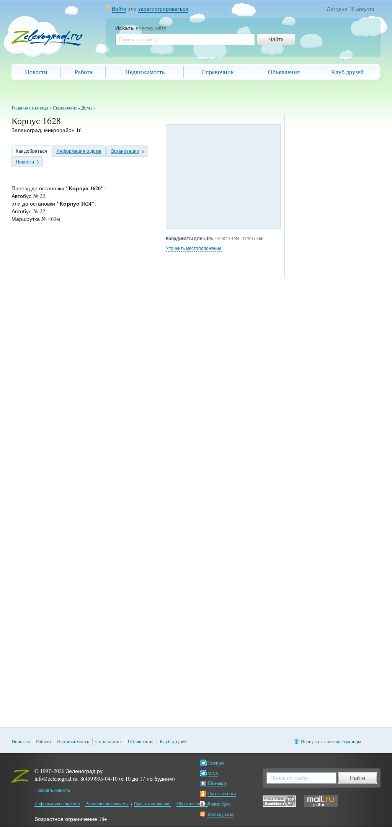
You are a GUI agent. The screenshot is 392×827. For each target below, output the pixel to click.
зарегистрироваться (163, 8)
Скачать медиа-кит (152, 803)
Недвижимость (145, 72)
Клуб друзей (347, 72)
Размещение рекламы (107, 803)
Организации (125, 151)
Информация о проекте (57, 803)
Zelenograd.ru (47, 37)
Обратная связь (192, 803)
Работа (83, 72)
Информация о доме (78, 151)
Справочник (217, 72)
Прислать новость (52, 790)
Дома (86, 108)
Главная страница (30, 108)
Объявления (284, 72)
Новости (36, 72)
